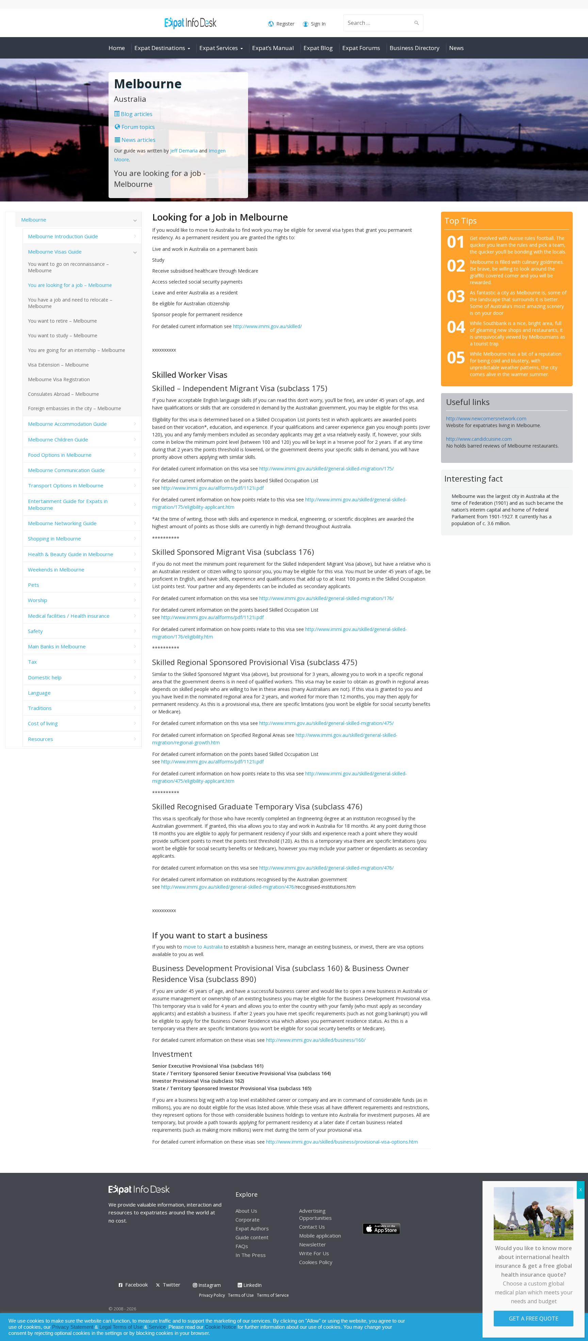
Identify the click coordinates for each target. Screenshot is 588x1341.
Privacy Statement (72, 1327)
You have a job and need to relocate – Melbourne (70, 302)
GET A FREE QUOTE (533, 1318)
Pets (33, 584)
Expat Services (218, 48)
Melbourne (33, 219)
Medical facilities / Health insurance (69, 615)
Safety (35, 631)
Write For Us (314, 1253)
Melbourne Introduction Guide (63, 236)
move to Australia (203, 946)
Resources (40, 739)
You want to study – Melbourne (62, 335)
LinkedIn (252, 1285)
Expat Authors (252, 1228)
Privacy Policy (212, 1295)
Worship (37, 600)
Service (157, 1327)
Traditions (40, 708)
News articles (138, 140)
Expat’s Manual (273, 48)
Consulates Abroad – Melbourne (63, 394)
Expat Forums (361, 48)
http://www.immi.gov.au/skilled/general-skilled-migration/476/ (326, 868)
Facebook (136, 1284)
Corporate (247, 1219)
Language (39, 692)
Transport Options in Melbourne (65, 485)
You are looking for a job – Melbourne (70, 285)
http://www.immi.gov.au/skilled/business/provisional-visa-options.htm (342, 1141)
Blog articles (135, 114)
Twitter (171, 1284)
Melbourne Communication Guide (66, 470)
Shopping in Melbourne (54, 538)
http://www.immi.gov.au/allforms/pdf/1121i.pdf (212, 488)
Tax (32, 661)
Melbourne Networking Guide (62, 523)
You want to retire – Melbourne (62, 321)
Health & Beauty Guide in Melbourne (70, 554)
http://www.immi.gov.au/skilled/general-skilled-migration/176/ (326, 598)
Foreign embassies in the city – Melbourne (74, 408)
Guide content (251, 1237)
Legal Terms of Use (121, 1327)
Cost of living (43, 723)
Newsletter (312, 1244)
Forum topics (137, 127)
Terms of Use (241, 1295)
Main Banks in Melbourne (57, 646)
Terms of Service (273, 1295)
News (456, 48)
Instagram (209, 1285)
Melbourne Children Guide (58, 439)
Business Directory (415, 48)
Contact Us (312, 1226)
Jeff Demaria (184, 150)
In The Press (250, 1254)
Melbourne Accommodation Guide (67, 423)
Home (117, 48)
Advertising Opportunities (315, 1214)
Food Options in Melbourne (60, 454)
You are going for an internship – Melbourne (76, 350)
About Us (246, 1210)
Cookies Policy (315, 1262)
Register (285, 23)
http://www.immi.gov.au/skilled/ (267, 326)
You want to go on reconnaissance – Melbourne (68, 267)
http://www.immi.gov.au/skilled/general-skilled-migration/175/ (326, 468)
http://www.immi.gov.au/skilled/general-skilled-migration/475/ (326, 723)
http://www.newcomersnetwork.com (486, 418)
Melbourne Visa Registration (59, 379)
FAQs (241, 1246)
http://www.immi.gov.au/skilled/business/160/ (315, 1040)
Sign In (318, 23)
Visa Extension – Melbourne (58, 364)
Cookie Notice (220, 1327)
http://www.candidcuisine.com (479, 439)
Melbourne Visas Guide (55, 251)
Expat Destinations (159, 48)
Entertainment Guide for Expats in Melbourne (68, 504)
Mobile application (320, 1235)
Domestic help (45, 677)
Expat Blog (318, 48)
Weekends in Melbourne (56, 569)
